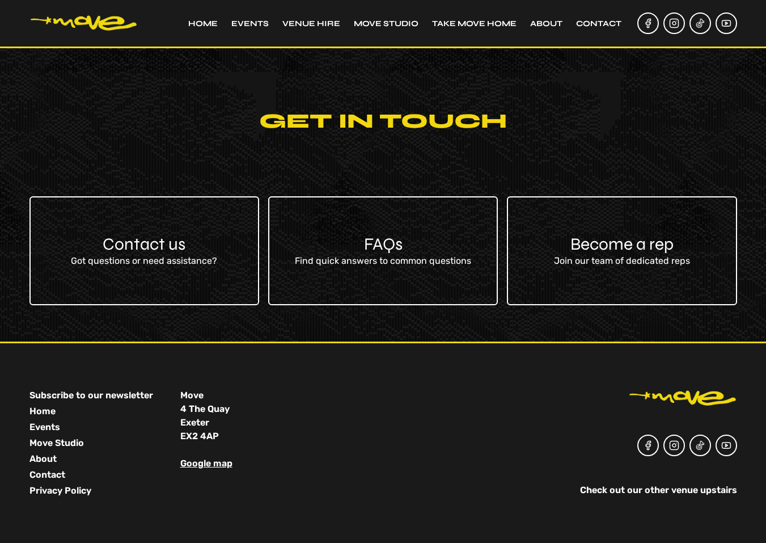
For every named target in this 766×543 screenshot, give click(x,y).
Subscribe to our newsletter (91, 395)
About (546, 23)
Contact (598, 23)
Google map (206, 463)
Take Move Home (474, 23)
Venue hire (311, 23)
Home (203, 23)
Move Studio (386, 23)
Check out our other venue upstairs (658, 490)
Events (250, 23)
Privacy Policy (60, 490)
